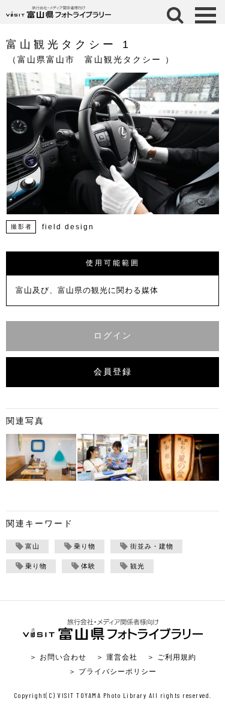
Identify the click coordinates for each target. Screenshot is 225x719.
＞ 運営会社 (116, 657)
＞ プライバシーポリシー (112, 671)
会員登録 (113, 371)
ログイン (113, 335)
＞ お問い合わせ (57, 657)
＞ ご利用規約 (171, 657)
